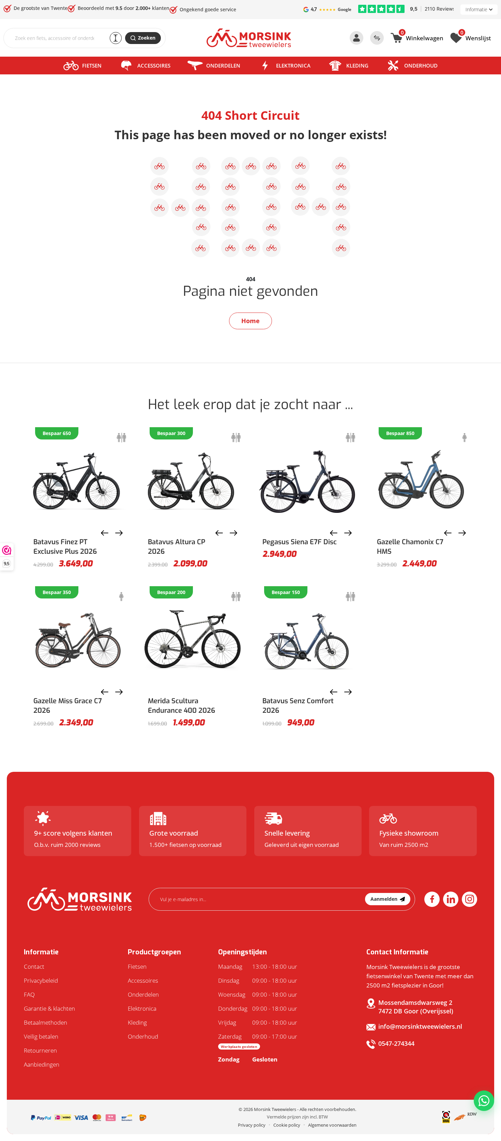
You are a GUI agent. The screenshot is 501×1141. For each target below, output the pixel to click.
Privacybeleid (41, 980)
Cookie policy (286, 1125)
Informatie (476, 9)
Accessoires (153, 65)
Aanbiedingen (41, 1064)
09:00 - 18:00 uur (257, 980)
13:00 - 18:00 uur (257, 966)
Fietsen (92, 65)
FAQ (29, 994)
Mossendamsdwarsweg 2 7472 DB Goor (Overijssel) (415, 1006)
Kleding (357, 65)
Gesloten (247, 1059)
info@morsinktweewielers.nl (420, 1026)
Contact (34, 966)
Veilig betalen (41, 1036)
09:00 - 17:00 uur (257, 1040)
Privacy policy (251, 1125)
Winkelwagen (422, 37)
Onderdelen (223, 65)
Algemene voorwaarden (332, 1125)
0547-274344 (396, 1043)
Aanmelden (383, 899)
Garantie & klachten (49, 1008)
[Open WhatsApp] (484, 1101)
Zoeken (146, 37)
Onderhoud (421, 65)
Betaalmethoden (45, 1022)
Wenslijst (475, 37)
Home (250, 321)
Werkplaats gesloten (239, 1046)
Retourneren (40, 1050)
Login (356, 38)
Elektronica (293, 65)
